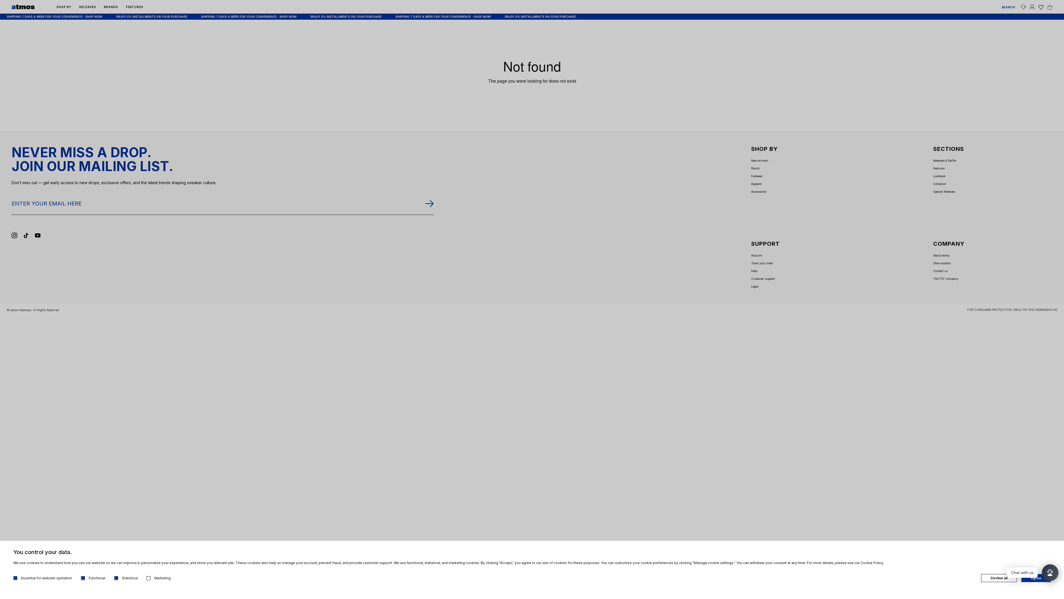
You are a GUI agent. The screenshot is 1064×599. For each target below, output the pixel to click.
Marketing (162, 578)
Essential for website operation (46, 578)
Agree (1036, 578)
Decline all (999, 578)
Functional (97, 578)
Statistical (130, 578)
